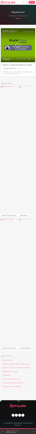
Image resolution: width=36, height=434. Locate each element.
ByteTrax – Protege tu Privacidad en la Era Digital (18, 65)
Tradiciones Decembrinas (12, 430)
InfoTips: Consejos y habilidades (12, 386)
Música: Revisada (8, 360)
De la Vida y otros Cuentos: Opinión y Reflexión (16, 367)
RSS (32, 2)
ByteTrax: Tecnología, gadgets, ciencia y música (16, 364)
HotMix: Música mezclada (10, 371)
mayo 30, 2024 (21, 68)
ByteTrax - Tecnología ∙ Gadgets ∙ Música (10, 31)
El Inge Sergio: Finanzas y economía (13, 382)
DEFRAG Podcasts (9, 68)
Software (7, 59)
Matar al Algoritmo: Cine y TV (11, 379)
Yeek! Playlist (6, 375)
